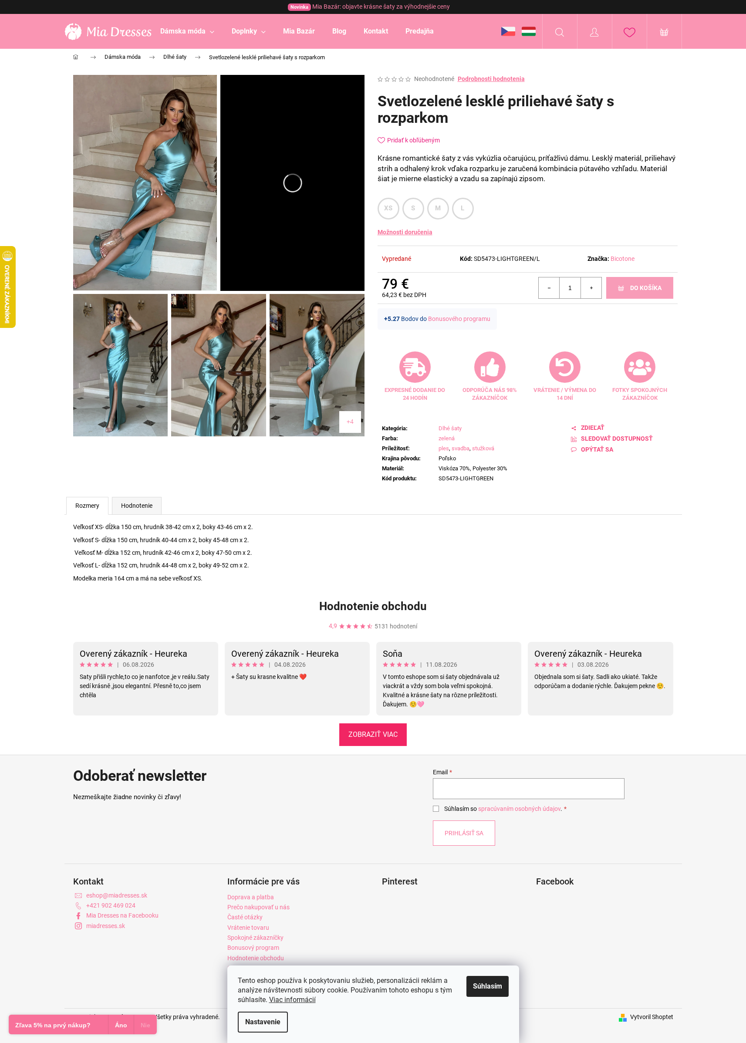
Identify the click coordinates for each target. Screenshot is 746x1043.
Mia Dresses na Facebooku (122, 915)
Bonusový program (253, 947)
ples (444, 448)
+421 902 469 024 (110, 905)
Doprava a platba (250, 897)
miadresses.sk (105, 925)
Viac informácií (292, 1000)
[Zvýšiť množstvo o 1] (591, 287)
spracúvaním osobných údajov (519, 808)
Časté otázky (245, 917)
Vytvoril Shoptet (651, 1016)
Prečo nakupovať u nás (258, 907)
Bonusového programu (459, 318)
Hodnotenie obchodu (373, 606)
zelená (447, 438)
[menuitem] (187, 31)
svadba (460, 448)
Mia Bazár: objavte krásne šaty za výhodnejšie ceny (370, 6)
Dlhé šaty (450, 428)
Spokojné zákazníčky (255, 937)
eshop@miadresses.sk (116, 895)
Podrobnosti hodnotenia (491, 78)
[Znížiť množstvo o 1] (549, 287)
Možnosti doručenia (405, 232)
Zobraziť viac (373, 734)
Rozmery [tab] (87, 505)
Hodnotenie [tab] (136, 505)
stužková (483, 448)
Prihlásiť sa (464, 833)
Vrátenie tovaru (248, 927)
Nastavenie (262, 1022)
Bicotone (623, 258)
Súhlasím (487, 986)
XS (388, 208)
